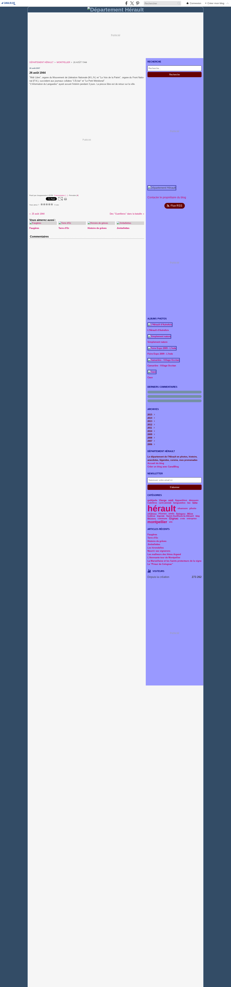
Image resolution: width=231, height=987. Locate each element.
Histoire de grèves (156, 541)
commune (162, 519)
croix (182, 519)
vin (170, 522)
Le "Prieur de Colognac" (160, 564)
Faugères (152, 534)
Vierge (163, 500)
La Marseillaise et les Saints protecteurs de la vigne (174, 561)
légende (161, 516)
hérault (161, 508)
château (152, 514)
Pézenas (162, 514)
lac (189, 503)
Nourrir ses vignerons (158, 551)
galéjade (152, 500)
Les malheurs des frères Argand (164, 554)
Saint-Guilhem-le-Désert (180, 516)
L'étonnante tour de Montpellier (163, 557)
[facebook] (126, 3)
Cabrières (152, 503)
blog (197, 516)
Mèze (190, 514)
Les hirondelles (155, 547)
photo (192, 508)
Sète (195, 503)
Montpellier (63, 62)
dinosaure (194, 500)
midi (170, 500)
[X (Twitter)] (132, 3)
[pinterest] (137, 3)
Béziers (151, 519)
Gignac (173, 518)
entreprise (192, 519)
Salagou (181, 514)
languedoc (179, 503)
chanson (183, 508)
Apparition (181, 500)
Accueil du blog (155, 463)
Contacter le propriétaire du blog (166, 197)
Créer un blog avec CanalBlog (163, 466)
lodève (151, 516)
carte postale (165, 503)
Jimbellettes (153, 544)
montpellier (157, 522)
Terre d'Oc (152, 537)
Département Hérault (41, 62)
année (171, 514)
